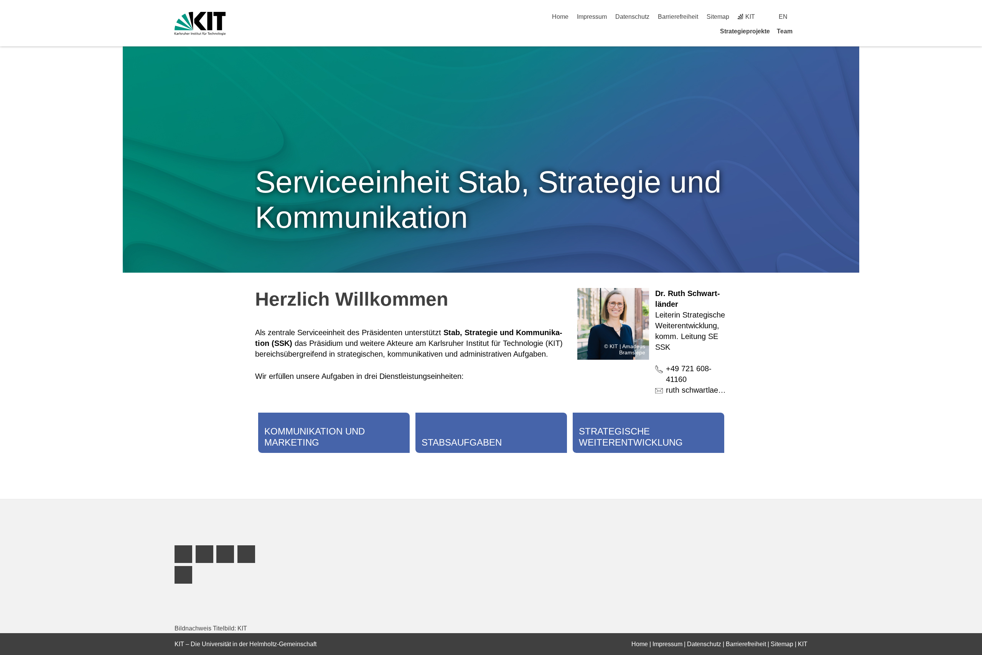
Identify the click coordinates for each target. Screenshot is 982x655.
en (783, 16)
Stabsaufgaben (462, 442)
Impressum (592, 16)
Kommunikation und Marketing (314, 437)
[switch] (804, 16)
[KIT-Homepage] (200, 23)
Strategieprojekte (745, 31)
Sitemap (718, 16)
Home (560, 16)
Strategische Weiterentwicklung (631, 437)
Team (785, 31)
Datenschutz (632, 16)
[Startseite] (804, 31)
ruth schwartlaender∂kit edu (713, 390)
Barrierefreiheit (678, 16)
